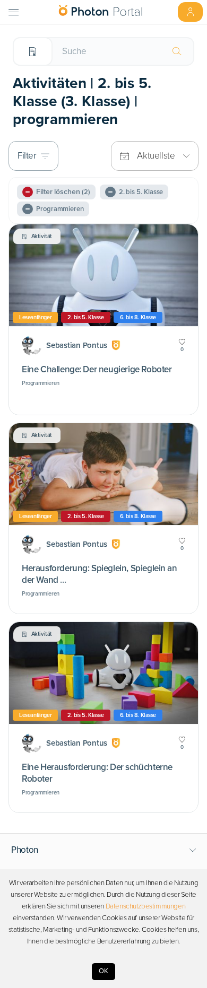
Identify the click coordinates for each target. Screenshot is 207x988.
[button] (104, 850)
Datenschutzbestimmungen (146, 906)
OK (103, 971)
